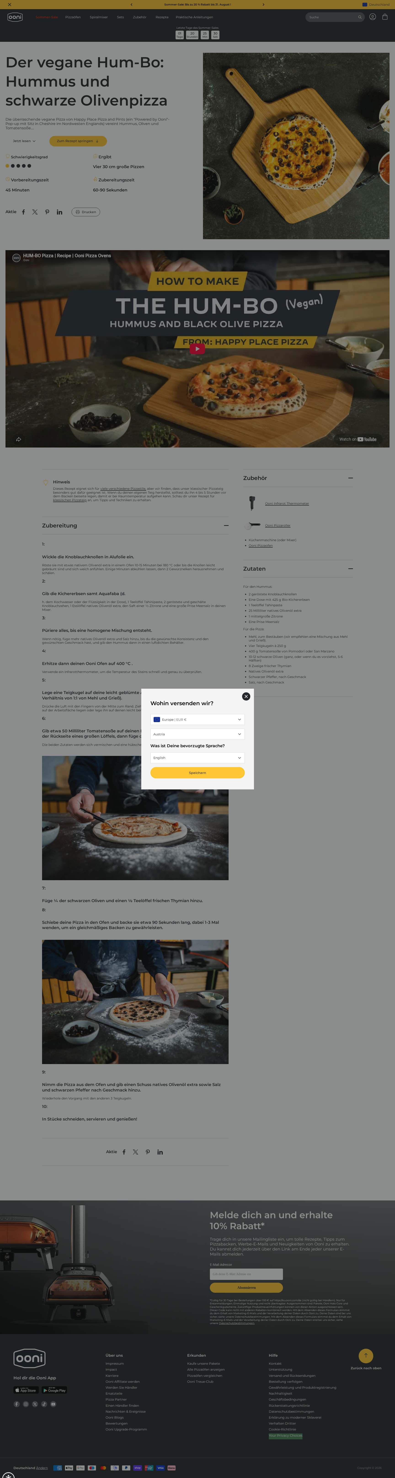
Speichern (197, 773)
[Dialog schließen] (246, 696)
